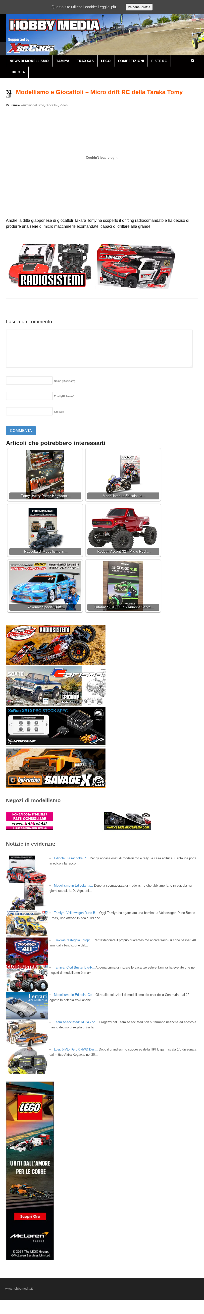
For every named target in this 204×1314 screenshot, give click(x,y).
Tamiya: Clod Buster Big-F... (74, 967)
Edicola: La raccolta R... (71, 858)
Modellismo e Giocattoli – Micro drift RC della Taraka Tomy (99, 92)
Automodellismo (33, 105)
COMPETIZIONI (131, 61)
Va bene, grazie (139, 7)
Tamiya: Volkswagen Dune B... (76, 913)
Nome (64, 380)
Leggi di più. (107, 7)
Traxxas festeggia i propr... (73, 940)
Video (64, 105)
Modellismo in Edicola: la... (73, 885)
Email (64, 396)
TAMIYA (62, 61)
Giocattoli (52, 105)
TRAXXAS (85, 61)
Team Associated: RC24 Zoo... (76, 1022)
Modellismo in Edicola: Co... (74, 995)
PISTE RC (159, 61)
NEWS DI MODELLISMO (29, 61)
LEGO (106, 61)
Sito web (59, 411)
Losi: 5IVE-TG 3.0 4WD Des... (76, 1049)
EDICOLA (17, 72)
